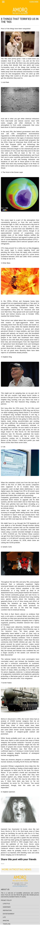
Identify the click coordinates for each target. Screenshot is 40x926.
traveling (6, 924)
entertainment (8, 913)
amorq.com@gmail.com (20, 886)
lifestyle (6, 903)
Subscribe (33, 1)
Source (2, 863)
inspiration (7, 910)
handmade (7, 907)
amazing (6, 920)
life (4, 917)
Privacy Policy (6, 900)
